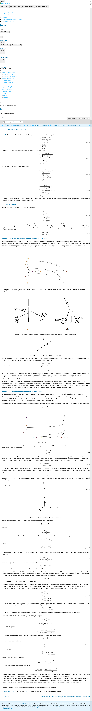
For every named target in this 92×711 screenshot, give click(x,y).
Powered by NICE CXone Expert (24, 703)
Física (27, 125)
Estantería (18, 125)
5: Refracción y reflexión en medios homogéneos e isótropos (68, 125)
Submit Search (5, 31)
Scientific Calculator (8, 84)
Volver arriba (4, 696)
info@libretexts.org (7, 708)
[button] (5, 95)
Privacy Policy (37, 707)
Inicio (8, 125)
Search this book (4, 26)
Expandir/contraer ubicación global (89, 125)
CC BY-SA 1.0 (27, 691)
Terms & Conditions (47, 707)
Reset (2, 42)
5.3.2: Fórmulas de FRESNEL (8, 691)
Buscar (4, 122)
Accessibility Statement (58, 707)
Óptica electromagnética (40, 125)
